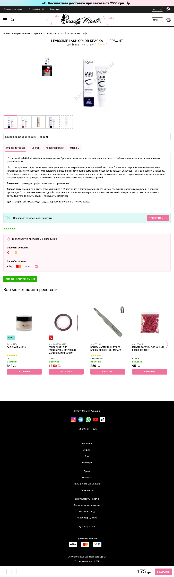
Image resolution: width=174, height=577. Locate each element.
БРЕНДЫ (87, 462)
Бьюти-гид (55, 9)
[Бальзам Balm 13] (24, 322)
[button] (163, 572)
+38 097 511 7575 (87, 428)
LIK (8, 358)
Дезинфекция (87, 526)
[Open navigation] (5, 19)
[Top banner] (87, 3)
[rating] (101, 44)
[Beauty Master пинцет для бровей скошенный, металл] (107, 322)
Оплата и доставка (13, 9)
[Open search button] (12, 19)
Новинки (87, 443)
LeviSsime (72, 44)
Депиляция (87, 490)
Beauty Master (96, 358)
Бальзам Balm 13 (16, 347)
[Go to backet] (168, 20)
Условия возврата (83, 561)
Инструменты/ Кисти (87, 499)
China (51, 358)
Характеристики (55, 147)
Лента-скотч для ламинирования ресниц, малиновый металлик (62, 350)
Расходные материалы (87, 505)
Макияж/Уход (87, 511)
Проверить (156, 218)
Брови (87, 471)
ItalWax (135, 358)
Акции (87, 450)
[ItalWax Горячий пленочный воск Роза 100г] (149, 322)
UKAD (97, 561)
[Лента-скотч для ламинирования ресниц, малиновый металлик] (66, 322)
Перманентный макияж (86, 483)
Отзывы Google (36, 9)
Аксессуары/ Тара (87, 517)
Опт (87, 456)
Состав (36, 147)
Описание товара (15, 147)
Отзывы (74, 147)
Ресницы (87, 477)
